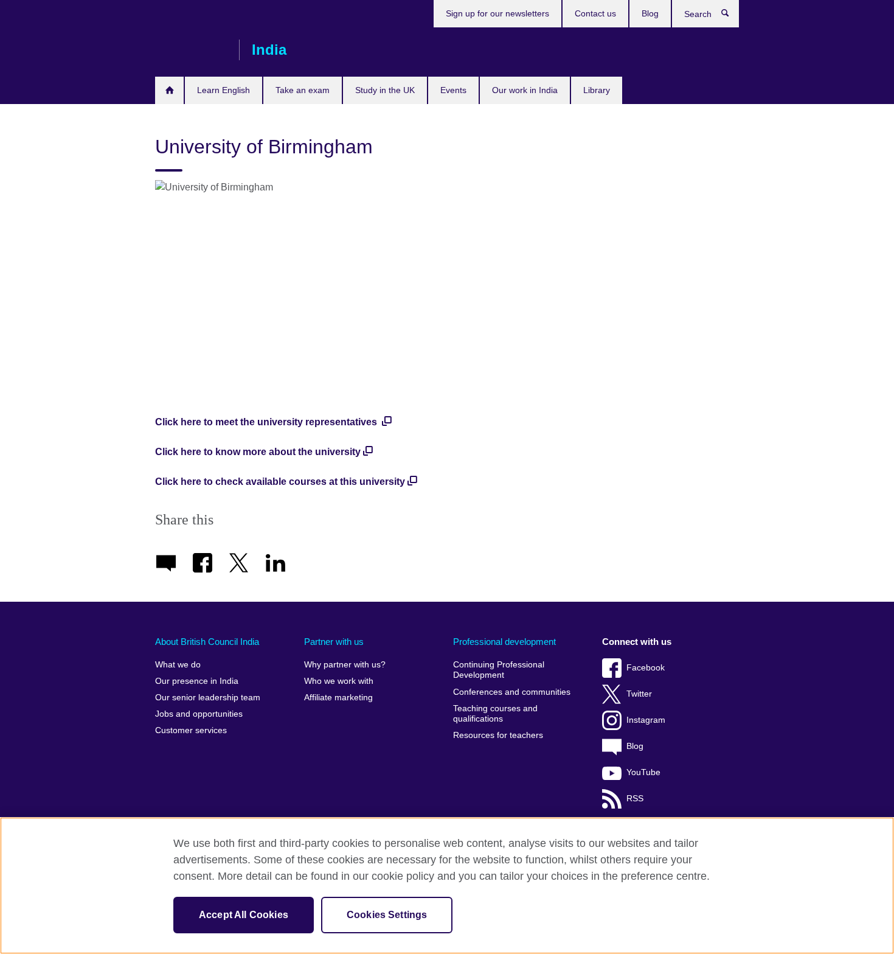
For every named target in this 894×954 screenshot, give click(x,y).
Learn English (223, 90)
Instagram (645, 720)
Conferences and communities (511, 692)
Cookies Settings (387, 915)
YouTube (643, 772)
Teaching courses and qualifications (495, 714)
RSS (634, 798)
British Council (191, 50)
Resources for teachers (498, 735)
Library (596, 90)
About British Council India (207, 641)
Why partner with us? (345, 664)
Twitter (639, 693)
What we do (178, 664)
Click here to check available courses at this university (280, 481)
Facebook (645, 667)
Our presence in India (196, 681)
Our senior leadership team (207, 697)
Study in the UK (385, 90)
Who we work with (338, 681)
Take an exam (302, 90)
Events (453, 90)
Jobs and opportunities (199, 714)
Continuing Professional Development (498, 670)
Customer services (191, 730)
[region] (447, 885)
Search (731, 16)
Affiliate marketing (338, 697)
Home (169, 90)
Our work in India (525, 90)
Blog (650, 13)
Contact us (595, 13)
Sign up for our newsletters (497, 13)
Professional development (504, 641)
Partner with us (334, 641)
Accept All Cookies (243, 915)
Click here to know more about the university (258, 452)
